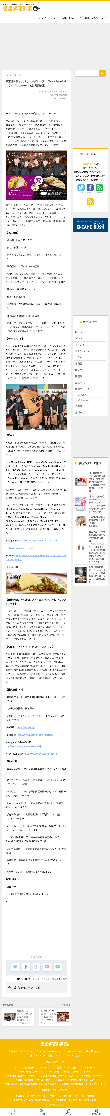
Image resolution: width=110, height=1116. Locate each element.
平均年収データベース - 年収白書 (78, 1096)
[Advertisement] (55, 45)
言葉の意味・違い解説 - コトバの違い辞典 (75, 1100)
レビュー (80, 332)
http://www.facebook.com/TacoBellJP (36, 735)
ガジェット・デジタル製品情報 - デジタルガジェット (32, 1084)
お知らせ (80, 412)
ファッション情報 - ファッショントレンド (72, 1071)
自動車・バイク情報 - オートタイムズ (76, 1080)
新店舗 (78, 376)
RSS (90, 207)
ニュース (80, 382)
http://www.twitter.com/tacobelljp (41, 754)
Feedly (99, 192)
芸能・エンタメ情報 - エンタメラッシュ (76, 1067)
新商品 (63, 979)
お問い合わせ (68, 18)
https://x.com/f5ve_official (20, 548)
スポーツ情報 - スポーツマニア (58, 1076)
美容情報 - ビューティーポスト (22, 1076)
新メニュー (81, 370)
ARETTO (82, 395)
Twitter (81, 192)
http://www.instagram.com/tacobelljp (24, 746)
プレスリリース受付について (92, 18)
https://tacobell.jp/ (26, 727)
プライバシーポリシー (50, 1051)
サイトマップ (73, 1055)
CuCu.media (84, 400)
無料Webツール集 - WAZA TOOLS (32, 1100)
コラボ (55, 979)
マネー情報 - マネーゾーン (92, 1076)
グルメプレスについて (47, 18)
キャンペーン (82, 351)
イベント (45, 979)
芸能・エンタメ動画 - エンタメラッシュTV (84, 1084)
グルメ (35, 979)
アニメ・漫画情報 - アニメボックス (34, 1067)
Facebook (90, 192)
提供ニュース (82, 389)
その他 (78, 406)
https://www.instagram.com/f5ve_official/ (36, 540)
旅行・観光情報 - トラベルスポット (35, 1080)
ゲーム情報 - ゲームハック (33, 1071)
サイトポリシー (74, 1051)
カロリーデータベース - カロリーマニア (37, 1096)
